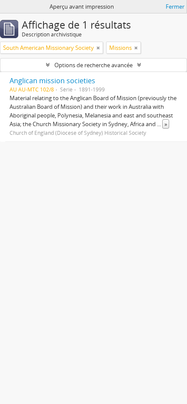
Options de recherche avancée (93, 65)
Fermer (175, 6)
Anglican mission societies (52, 80)
